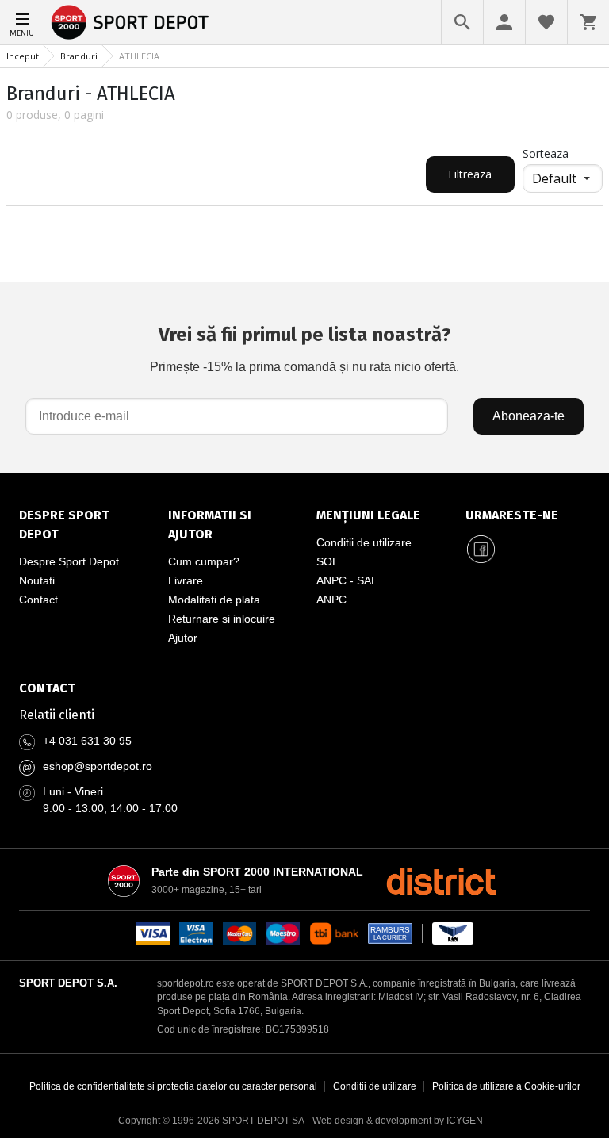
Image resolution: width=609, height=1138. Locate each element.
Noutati (37, 580)
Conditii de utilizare (364, 542)
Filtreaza (470, 174)
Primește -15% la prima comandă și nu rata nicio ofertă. (304, 349)
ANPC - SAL (346, 580)
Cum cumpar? (203, 561)
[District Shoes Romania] (441, 881)
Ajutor (182, 637)
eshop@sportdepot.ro (97, 766)
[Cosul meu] (588, 22)
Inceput (22, 56)
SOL (327, 561)
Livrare (185, 580)
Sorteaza (546, 153)
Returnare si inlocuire (221, 618)
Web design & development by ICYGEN (397, 1120)
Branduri (79, 56)
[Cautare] (462, 22)
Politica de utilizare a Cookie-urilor (506, 1086)
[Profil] (504, 22)
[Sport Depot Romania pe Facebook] (481, 549)
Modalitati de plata (214, 599)
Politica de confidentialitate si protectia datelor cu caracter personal (173, 1086)
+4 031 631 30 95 (87, 740)
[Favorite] (546, 22)
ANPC (331, 599)
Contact (38, 599)
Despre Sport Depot (69, 561)
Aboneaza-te (528, 416)
